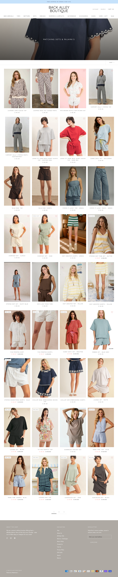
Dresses (43, 16)
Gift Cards (59, 552)
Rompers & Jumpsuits (56, 16)
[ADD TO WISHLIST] (28, 70)
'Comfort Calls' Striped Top (100, 107)
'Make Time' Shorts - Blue (17, 497)
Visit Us (59, 547)
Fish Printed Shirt (17, 352)
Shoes (93, 16)
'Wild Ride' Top (17, 208)
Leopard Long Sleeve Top (17, 110)
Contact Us (60, 544)
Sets (34, 16)
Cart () (111, 9)
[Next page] (64, 512)
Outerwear (72, 16)
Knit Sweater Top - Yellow (73, 303)
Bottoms (27, 16)
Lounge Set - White (101, 400)
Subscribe (93, 542)
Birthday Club (60, 536)
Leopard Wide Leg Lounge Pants (45, 110)
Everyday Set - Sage (45, 256)
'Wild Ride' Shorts (45, 208)
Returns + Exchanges (62, 539)
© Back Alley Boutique (14, 570)
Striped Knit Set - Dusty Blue (17, 304)
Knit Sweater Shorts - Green (73, 256)
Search (103, 9)
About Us (59, 533)
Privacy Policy (60, 550)
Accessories (83, 16)
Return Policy (60, 541)
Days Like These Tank (45, 304)
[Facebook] (7, 538)
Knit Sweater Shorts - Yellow (101, 304)
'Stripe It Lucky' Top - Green (73, 208)
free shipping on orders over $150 (59, 1)
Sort (111, 62)
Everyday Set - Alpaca (17, 255)
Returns (59, 558)
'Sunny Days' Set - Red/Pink (73, 351)
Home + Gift (103, 16)
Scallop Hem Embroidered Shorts (73, 400)
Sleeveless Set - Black (100, 497)
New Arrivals (8, 16)
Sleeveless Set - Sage (73, 497)
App (58, 530)
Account (95, 9)
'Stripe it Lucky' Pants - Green (100, 208)
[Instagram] (10, 538)
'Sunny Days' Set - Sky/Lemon (101, 158)
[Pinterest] (14, 538)
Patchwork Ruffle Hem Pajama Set (73, 110)
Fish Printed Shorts (45, 352)
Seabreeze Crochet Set (73, 449)
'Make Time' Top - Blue (101, 449)
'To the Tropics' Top (45, 449)
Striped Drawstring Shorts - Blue (17, 400)
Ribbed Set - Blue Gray (100, 352)
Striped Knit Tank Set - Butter (100, 256)
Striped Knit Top (45, 497)
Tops (18, 16)
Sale (112, 16)
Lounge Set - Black (17, 449)
